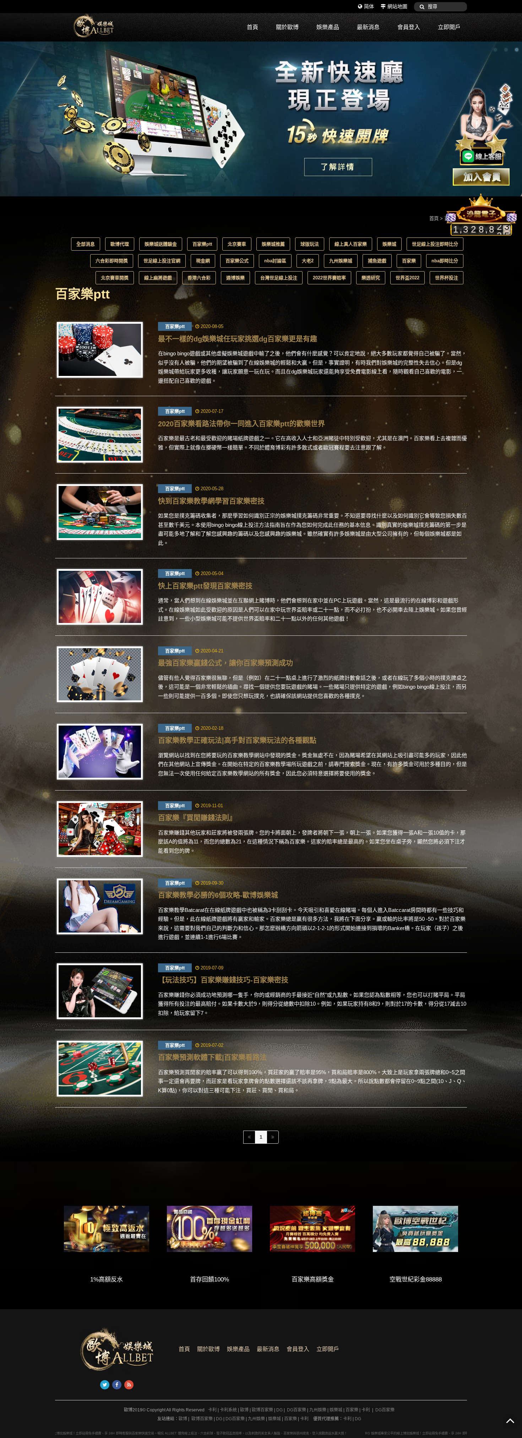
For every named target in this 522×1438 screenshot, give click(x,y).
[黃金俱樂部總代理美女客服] (484, 125)
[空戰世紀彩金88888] (415, 1229)
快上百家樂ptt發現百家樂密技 (205, 586)
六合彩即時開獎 (112, 260)
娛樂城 (389, 244)
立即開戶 (449, 27)
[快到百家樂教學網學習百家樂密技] (100, 512)
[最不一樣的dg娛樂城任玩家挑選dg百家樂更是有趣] (100, 350)
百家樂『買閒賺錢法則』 (197, 818)
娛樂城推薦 (273, 244)
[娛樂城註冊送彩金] (481, 177)
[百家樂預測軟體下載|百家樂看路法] (100, 1069)
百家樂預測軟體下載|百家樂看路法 (212, 1057)
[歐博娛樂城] (108, 25)
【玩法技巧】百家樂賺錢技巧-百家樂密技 (223, 980)
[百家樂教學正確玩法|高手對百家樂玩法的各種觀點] (100, 752)
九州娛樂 (317, 1409)
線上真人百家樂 (351, 244)
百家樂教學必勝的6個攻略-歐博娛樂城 (218, 895)
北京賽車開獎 (115, 277)
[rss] (129, 1384)
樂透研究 (370, 277)
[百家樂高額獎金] (312, 1229)
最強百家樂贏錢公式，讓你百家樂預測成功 (225, 663)
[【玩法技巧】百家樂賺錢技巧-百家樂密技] (100, 991)
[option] (261, 119)
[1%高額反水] (106, 1229)
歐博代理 (119, 244)
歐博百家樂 (262, 1409)
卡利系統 (228, 1409)
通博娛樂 (235, 277)
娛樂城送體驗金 (161, 244)
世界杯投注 (446, 277)
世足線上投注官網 (161, 260)
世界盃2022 (407, 277)
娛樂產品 (327, 27)
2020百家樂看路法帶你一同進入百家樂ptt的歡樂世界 (241, 424)
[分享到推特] (104, 1384)
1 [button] (495, 49)
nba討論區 (275, 260)
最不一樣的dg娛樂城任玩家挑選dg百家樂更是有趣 (237, 339)
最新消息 (368, 27)
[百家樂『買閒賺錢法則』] (100, 829)
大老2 (308, 260)
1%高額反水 (106, 1279)
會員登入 (408, 27)
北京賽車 (237, 244)
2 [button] (506, 49)
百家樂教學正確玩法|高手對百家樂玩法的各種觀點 (237, 740)
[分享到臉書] (116, 1384)
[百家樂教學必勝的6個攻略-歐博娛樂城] (100, 906)
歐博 (244, 1409)
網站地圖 (397, 6)
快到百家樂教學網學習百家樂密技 (211, 501)
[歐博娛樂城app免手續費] (261, 119)
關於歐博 (287, 27)
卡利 (212, 1409)
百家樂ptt (202, 244)
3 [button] (516, 49)
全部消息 (85, 244)
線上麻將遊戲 (158, 277)
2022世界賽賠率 (329, 277)
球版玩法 (309, 244)
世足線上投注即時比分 (435, 244)
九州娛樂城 (340, 260)
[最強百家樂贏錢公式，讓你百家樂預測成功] (100, 674)
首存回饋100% (209, 1279)
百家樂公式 (237, 260)
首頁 (252, 27)
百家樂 (409, 260)
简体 (369, 6)
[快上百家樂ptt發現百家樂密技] (100, 597)
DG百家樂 (296, 1409)
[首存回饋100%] (209, 1229)
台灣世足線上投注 (278, 277)
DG (279, 1409)
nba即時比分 (444, 260)
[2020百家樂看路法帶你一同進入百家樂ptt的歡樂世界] (100, 435)
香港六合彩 (199, 277)
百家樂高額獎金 (313, 1279)
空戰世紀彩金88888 (416, 1279)
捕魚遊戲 (377, 260)
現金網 (203, 260)
